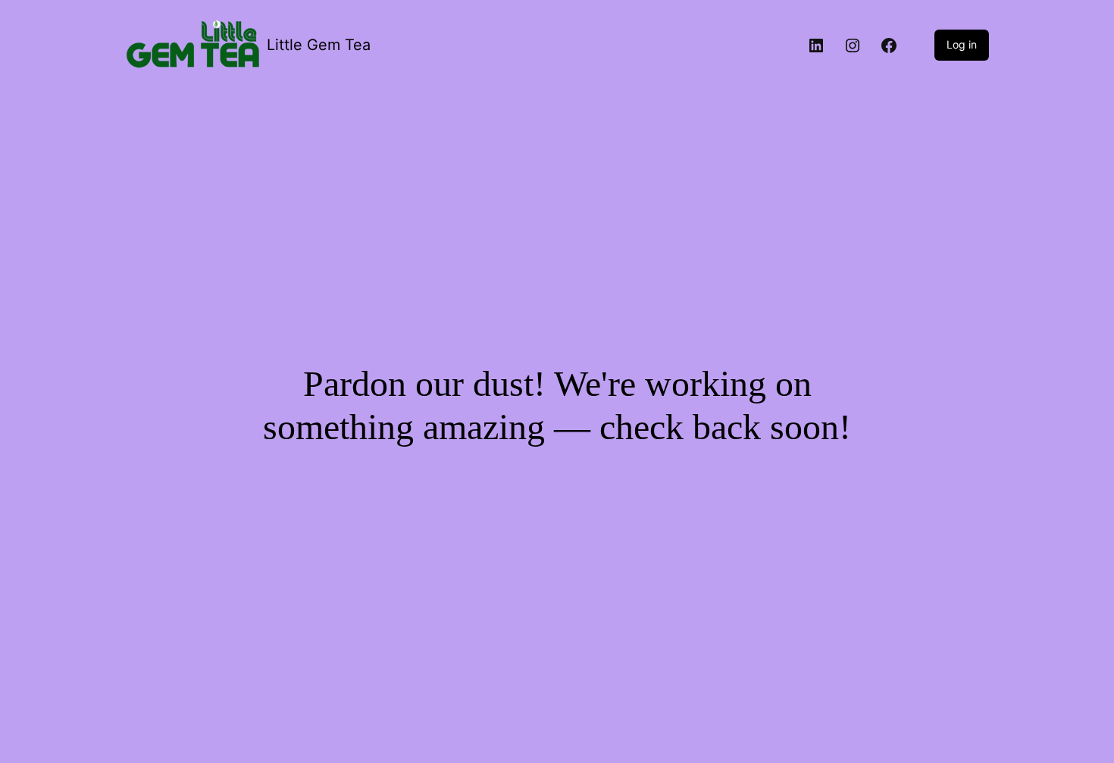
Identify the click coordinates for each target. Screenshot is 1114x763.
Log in (962, 44)
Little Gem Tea (319, 45)
